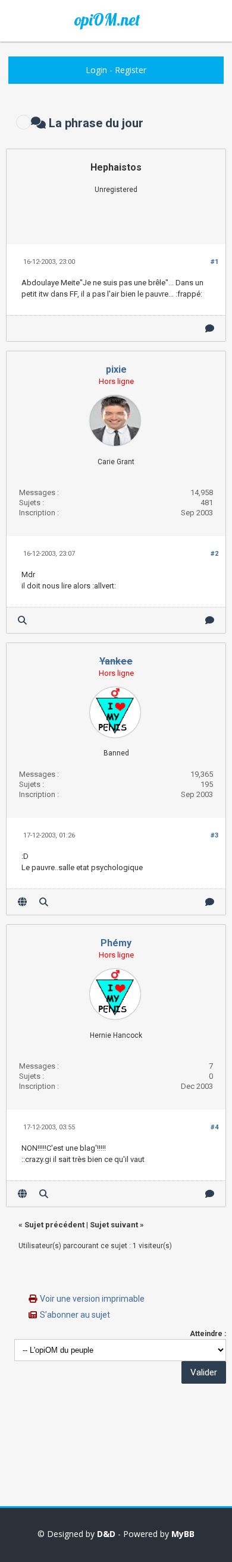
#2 (214, 554)
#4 (214, 1127)
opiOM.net (107, 20)
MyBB (183, 1533)
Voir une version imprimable (92, 1298)
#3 (214, 835)
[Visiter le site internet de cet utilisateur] (22, 902)
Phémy (116, 943)
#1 (214, 262)
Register (130, 69)
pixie (116, 369)
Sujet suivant (114, 1224)
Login (96, 69)
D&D (106, 1533)
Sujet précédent (54, 1224)
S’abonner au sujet (75, 1314)
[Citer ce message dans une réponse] (209, 328)
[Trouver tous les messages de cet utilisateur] (22, 620)
